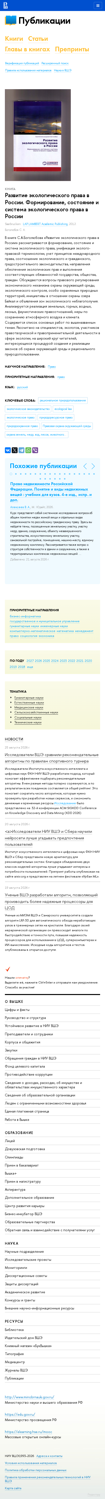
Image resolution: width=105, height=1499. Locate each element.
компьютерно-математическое (32, 631)
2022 (71, 660)
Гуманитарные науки (28, 697)
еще (30, 666)
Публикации (44, 20)
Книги (14, 38)
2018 (21, 666)
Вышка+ (11, 1173)
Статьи (38, 38)
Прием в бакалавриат (22, 1165)
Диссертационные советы (26, 1275)
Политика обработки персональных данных (35, 1470)
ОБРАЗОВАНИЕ (19, 1132)
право (14, 635)
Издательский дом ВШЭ (23, 1337)
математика (65, 631)
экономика (46, 635)
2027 (30, 660)
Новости (14, 739)
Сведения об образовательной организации (40, 1095)
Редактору (94, 1494)
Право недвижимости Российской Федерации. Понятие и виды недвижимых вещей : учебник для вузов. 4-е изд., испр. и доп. (51, 492)
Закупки (11, 1050)
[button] (11, 473)
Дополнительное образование (29, 1197)
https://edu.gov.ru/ (20, 1414)
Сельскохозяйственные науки (36, 712)
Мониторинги (16, 1267)
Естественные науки (29, 702)
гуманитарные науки (24, 626)
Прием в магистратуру (23, 1181)
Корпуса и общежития (22, 1042)
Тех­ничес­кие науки (28, 722)
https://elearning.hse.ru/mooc (28, 1431)
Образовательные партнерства (30, 1222)
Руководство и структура (25, 1017)
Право (52, 367)
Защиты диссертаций (21, 1284)
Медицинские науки (28, 707)
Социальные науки (28, 717)
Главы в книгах (27, 49)
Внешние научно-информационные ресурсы (39, 1308)
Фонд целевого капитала (25, 1066)
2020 (88, 660)
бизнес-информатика (25, 616)
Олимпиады (14, 1157)
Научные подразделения (24, 1251)
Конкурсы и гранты (20, 1300)
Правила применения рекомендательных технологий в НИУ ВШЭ (48, 1479)
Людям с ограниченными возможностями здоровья (45, 1103)
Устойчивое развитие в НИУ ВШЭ (32, 1025)
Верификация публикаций (22, 63)
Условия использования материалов (31, 1463)
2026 (38, 660)
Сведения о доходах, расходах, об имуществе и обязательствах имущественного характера (43, 1084)
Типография (14, 1353)
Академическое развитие (25, 1292)
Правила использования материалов (28, 70)
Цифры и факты (17, 1009)
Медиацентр (15, 1362)
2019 (13, 666)
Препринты (72, 49)
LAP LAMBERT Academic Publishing (45, 224)
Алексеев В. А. (20, 507)
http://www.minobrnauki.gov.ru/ (29, 1397)
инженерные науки (54, 626)
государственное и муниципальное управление (45, 621)
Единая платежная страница (27, 1111)
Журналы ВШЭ (16, 1370)
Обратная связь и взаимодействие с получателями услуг (50, 1230)
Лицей (10, 1140)
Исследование (65, 803)
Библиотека (14, 1329)
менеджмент (84, 631)
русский (22, 387)
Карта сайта (13, 1488)
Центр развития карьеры (24, 1205)
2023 (63, 660)
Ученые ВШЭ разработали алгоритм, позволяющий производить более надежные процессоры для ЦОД (51, 901)
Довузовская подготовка (25, 1148)
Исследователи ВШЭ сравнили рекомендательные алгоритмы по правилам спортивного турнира (52, 758)
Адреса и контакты (49, 1456)
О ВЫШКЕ (14, 1001)
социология (28, 635)
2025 (46, 660)
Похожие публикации (43, 465)
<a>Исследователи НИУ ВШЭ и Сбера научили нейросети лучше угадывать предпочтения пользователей (48, 837)
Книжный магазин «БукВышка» (28, 1345)
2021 (80, 660)
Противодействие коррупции (28, 1074)
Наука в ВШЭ (62, 70)
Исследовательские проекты (28, 1259)
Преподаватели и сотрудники (29, 1034)
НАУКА (11, 1243)
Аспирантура (15, 1189)
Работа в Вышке (17, 1119)
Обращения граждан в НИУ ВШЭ (30, 1058)
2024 (55, 660)
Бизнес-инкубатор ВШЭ (23, 1213)
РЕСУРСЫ (14, 1321)
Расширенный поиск (55, 63)
